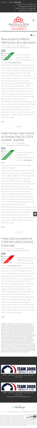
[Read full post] (8, 56)
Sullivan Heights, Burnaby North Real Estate (25, 347)
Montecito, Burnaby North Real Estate (13, 342)
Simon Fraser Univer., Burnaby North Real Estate (16, 346)
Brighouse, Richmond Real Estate (8, 326)
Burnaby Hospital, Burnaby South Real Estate (17, 327)
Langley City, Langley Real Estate (26, 339)
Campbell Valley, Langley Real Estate (22, 329)
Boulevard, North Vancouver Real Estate (17, 323)
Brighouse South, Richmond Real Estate (23, 325)
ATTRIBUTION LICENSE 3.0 (29, 412)
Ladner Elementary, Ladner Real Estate (10, 339)
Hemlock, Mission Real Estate (8, 338)
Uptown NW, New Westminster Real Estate (15, 350)
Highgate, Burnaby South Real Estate (23, 338)
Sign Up (11, 2)
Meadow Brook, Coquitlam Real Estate (9, 341)
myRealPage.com (18, 407)
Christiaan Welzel (12, 412)
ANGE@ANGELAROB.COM (27, 6)
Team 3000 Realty (18, 29)
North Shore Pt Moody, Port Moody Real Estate (25, 343)
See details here (14, 62)
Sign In (3, 2)
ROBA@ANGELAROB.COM (27, 10)
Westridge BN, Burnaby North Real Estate (19, 352)
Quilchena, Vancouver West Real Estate (10, 345)
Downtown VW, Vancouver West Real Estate (11, 334)
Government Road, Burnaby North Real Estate (22, 337)
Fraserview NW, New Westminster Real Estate (15, 335)
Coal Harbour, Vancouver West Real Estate (16, 331)
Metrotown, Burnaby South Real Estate (18, 47)
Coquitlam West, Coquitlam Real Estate (23, 333)
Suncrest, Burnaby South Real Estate (9, 349)
